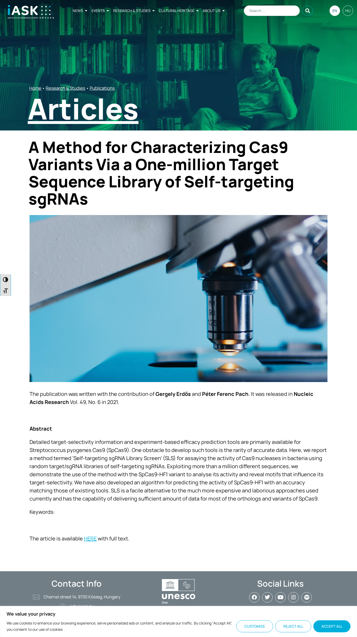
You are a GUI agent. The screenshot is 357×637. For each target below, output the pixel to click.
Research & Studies (132, 10)
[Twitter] (267, 597)
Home (35, 88)
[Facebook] (254, 597)
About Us (212, 10)
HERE (90, 538)
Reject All (293, 626)
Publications (102, 88)
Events (98, 10)
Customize (254, 626)
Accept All (331, 626)
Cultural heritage (176, 10)
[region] (178, 621)
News (78, 10)
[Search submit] (307, 10)
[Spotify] (306, 597)
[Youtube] (280, 597)
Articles (83, 108)
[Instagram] (293, 597)
